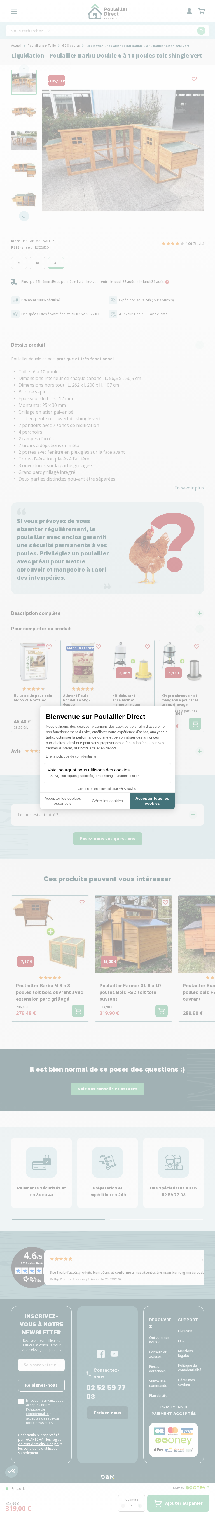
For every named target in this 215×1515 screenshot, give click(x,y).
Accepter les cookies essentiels (63, 801)
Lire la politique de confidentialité (71, 756)
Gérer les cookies (107, 801)
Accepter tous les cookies (152, 801)
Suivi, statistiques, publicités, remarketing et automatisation (95, 776)
